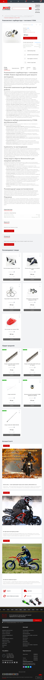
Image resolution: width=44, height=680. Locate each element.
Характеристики (15, 68)
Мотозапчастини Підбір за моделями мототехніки (13, 15)
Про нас (3, 636)
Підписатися (37, 620)
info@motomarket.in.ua (28, 661)
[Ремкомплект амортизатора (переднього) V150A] (32, 291)
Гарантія (8, 590)
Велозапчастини (26, 643)
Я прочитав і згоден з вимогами (13, 622)
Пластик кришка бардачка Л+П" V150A (12, 268)
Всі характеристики (38, 42)
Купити (11, 279)
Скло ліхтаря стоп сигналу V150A (12, 329)
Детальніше (4, 678)
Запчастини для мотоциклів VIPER (10, 16)
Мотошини (25, 639)
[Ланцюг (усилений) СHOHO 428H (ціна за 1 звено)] (32, 356)
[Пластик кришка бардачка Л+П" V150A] (11, 260)
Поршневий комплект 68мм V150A (11, 298)
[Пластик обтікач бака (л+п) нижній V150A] (32, 260)
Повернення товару (6, 641)
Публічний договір (31, 50)
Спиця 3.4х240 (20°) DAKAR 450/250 (12, 424)
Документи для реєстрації (32, 54)
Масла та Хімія (26, 631)
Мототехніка (25, 638)
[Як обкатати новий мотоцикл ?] (22, 558)
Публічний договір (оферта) (7, 638)
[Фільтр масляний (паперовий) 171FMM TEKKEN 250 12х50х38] (32, 386)
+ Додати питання (9, 244)
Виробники (4, 645)
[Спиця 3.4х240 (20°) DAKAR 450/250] (11, 417)
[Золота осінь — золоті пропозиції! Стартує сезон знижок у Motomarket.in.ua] (22, 463)
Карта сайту (4, 643)
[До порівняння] (19, 256)
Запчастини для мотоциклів (29, 15)
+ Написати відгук (9, 231)
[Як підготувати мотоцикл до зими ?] (22, 510)
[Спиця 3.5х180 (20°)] (11, 386)
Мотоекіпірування (26, 633)
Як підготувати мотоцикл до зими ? (11, 531)
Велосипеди (25, 641)
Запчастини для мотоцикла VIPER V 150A (25, 16)
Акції (3, 646)
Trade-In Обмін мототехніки (13, 596)
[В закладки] (19, 254)
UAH (33, 1)
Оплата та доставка (31, 62)
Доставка (30, 590)
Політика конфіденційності (11, 622)
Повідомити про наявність (30, 38)
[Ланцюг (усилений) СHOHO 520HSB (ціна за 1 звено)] (11, 356)
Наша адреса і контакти (32, 58)
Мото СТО (29, 596)
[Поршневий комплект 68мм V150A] (11, 291)
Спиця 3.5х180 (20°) (12, 394)
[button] (18, 1)
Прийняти (39, 677)
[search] (30, 8)
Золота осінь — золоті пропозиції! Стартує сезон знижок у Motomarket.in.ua (19, 484)
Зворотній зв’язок (5, 640)
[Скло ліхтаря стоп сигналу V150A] (11, 321)
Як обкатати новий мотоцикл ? (10, 579)
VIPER (28, 28)
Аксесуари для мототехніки (28, 630)
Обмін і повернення (6, 631)
